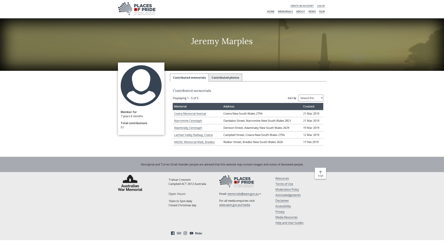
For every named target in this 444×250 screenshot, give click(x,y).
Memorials (285, 11)
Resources (282, 178)
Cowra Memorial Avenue (190, 113)
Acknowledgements (288, 195)
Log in (321, 5)
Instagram (185, 233)
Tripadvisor (179, 233)
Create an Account (302, 5)
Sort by (292, 98)
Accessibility (283, 206)
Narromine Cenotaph (188, 121)
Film (322, 11)
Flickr (199, 233)
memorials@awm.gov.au (243, 194)
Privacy (280, 212)
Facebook (173, 233)
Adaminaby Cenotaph (188, 128)
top (321, 176)
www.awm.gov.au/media (234, 205)
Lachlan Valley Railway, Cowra (193, 135)
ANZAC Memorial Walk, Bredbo (194, 142)
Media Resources (286, 217)
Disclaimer (282, 200)
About (300, 11)
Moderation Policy (287, 189)
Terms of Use (284, 184)
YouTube (191, 233)
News (312, 11)
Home (271, 11)
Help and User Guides (289, 223)
